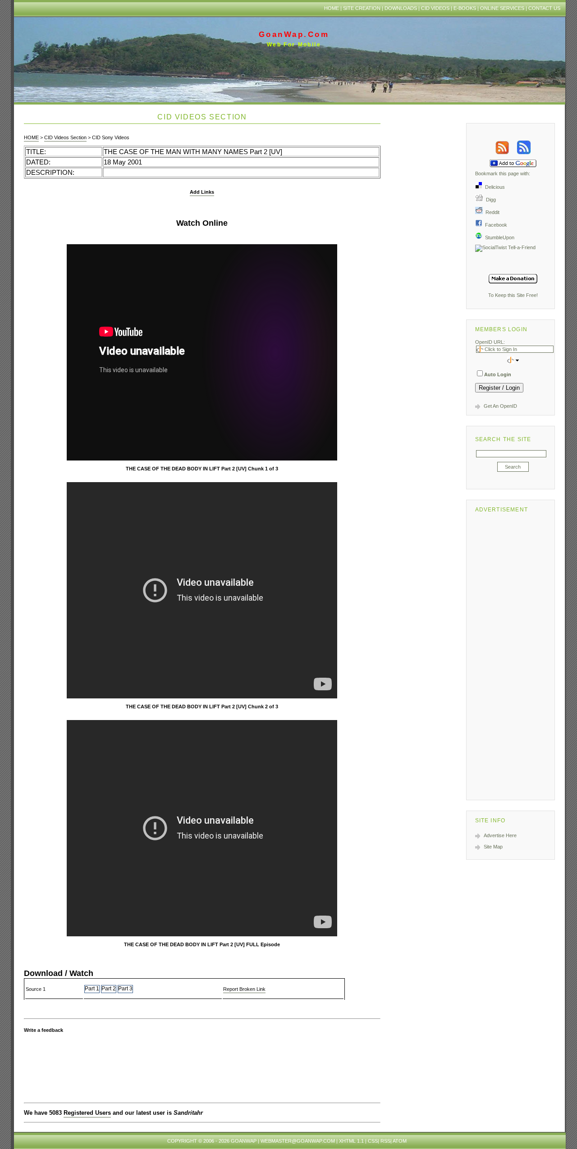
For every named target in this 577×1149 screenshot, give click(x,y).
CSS (373, 1141)
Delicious (493, 187)
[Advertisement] (513, 655)
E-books (464, 8)
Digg (489, 199)
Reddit (491, 212)
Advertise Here (500, 835)
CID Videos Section (65, 137)
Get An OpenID (500, 406)
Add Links (202, 192)
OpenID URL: (490, 342)
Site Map (493, 846)
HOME (31, 137)
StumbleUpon (498, 237)
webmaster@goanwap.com (298, 1141)
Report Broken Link (244, 989)
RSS (385, 1141)
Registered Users (87, 1112)
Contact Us (544, 8)
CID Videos (435, 8)
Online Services (502, 8)
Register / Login (499, 387)
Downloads (401, 8)
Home (331, 8)
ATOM (400, 1141)
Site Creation (361, 8)
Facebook (494, 225)
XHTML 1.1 (351, 1141)
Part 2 (108, 988)
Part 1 (92, 988)
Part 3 (125, 988)
